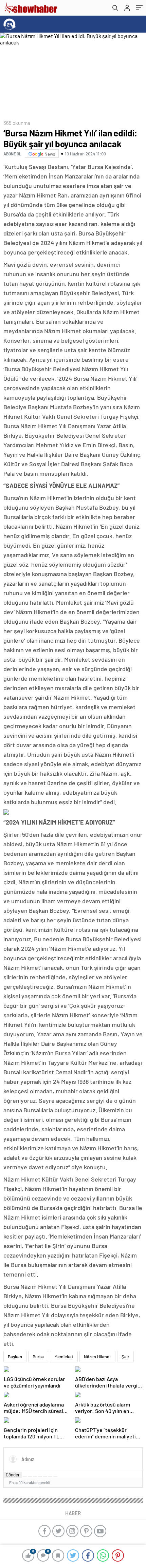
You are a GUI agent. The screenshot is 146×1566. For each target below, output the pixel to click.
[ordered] (40, 1476)
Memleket (63, 1356)
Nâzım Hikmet (97, 1356)
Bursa (38, 1356)
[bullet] (45, 1476)
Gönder (13, 1474)
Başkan (15, 1356)
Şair (125, 1356)
